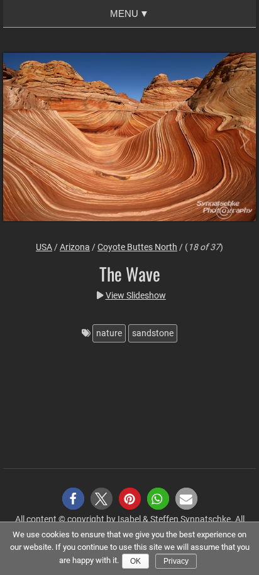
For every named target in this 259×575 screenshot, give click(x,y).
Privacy (176, 561)
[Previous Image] (25, 139)
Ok (135, 561)
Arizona (75, 247)
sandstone (153, 333)
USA (44, 247)
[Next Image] (234, 139)
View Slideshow (136, 295)
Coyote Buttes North (137, 247)
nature (109, 333)
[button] (73, 499)
